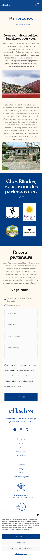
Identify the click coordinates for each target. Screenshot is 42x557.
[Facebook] (15, 429)
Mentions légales (21, 554)
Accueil (15, 24)
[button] (39, 515)
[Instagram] (21, 429)
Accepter (21, 537)
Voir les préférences (21, 549)
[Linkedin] (27, 429)
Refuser (21, 543)
